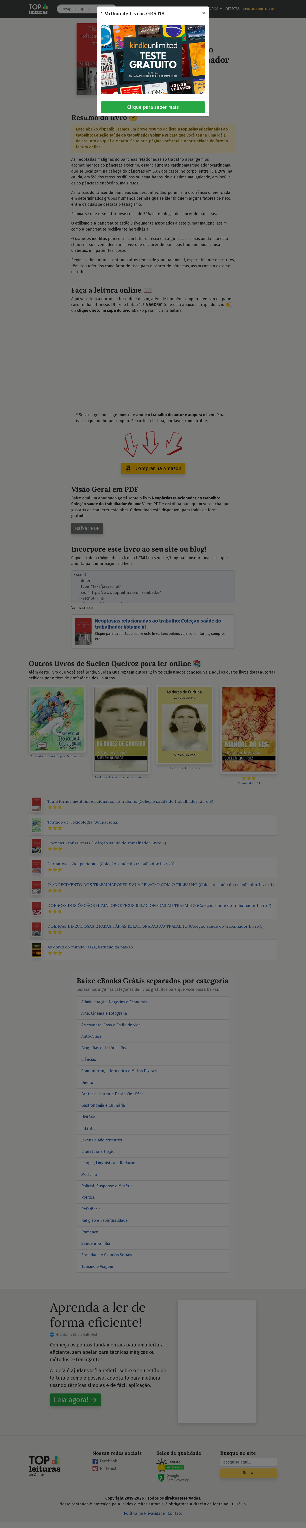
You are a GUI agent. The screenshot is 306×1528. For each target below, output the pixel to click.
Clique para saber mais (153, 107)
